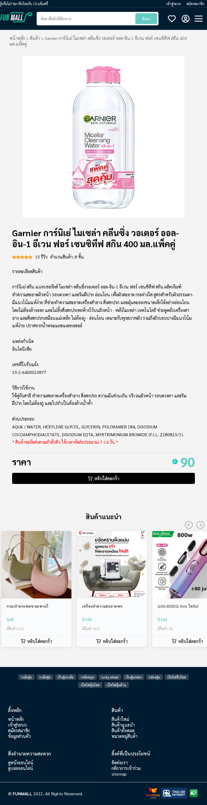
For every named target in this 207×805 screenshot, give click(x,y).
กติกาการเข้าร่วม (126, 768)
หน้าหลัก (17, 38)
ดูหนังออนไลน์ (20, 762)
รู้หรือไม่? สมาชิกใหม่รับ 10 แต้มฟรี (24, 3)
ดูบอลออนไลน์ (20, 768)
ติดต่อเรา (120, 762)
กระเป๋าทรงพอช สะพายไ (28, 606)
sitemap (119, 774)
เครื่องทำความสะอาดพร (102, 606)
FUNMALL (23, 793)
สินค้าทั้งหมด (123, 730)
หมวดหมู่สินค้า (124, 736)
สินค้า (35, 38)
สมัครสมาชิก (195, 3)
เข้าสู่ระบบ (173, 3)
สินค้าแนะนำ (123, 725)
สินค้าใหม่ (120, 719)
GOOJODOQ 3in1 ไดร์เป (178, 606)
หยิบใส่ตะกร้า (106, 478)
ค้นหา (146, 18)
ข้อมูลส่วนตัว (19, 736)
